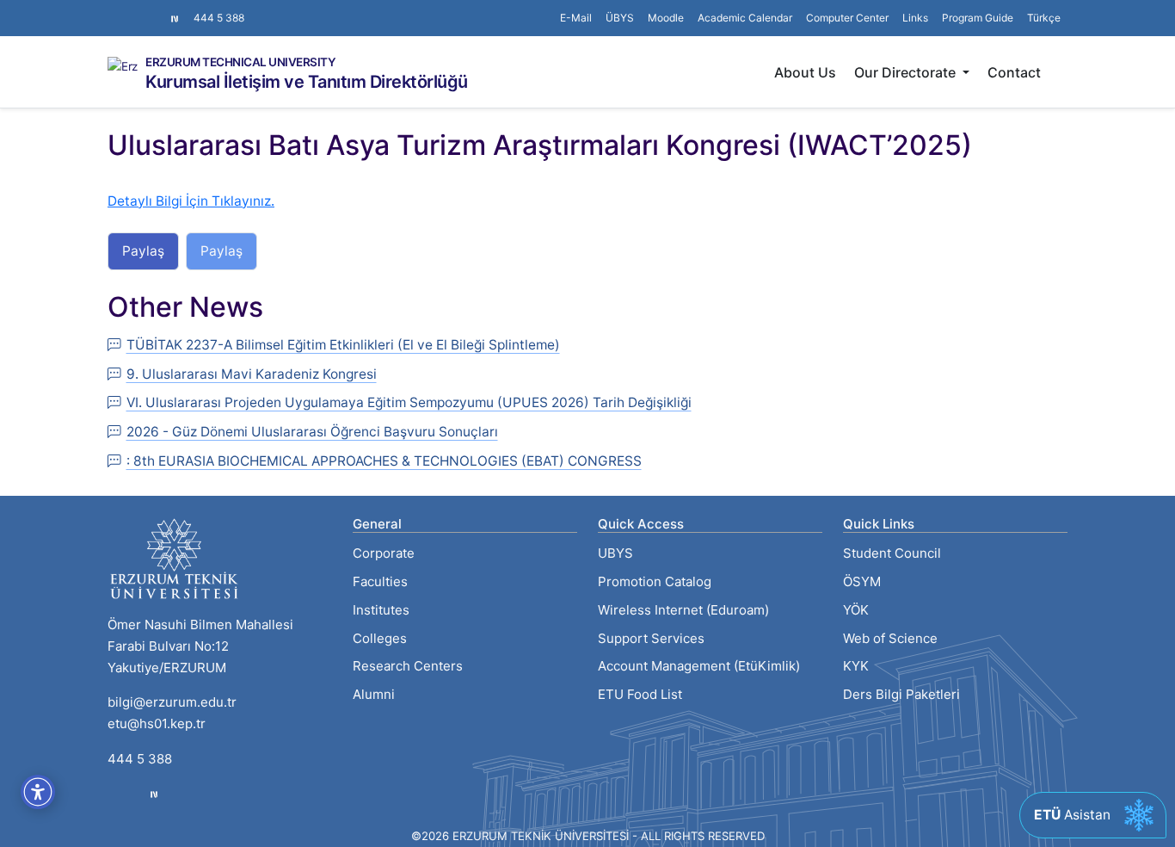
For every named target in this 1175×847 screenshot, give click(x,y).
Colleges (380, 638)
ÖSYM (862, 581)
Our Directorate (906, 72)
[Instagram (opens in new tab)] (114, 9)
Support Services (651, 638)
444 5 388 (219, 17)
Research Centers (408, 666)
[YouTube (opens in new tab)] (156, 9)
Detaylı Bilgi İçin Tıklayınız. (191, 201)
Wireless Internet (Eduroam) (683, 610)
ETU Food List (640, 694)
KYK (856, 666)
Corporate (384, 553)
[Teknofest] (154, 794)
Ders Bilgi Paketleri (901, 694)
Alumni (374, 694)
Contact (1014, 72)
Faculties (380, 581)
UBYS (615, 553)
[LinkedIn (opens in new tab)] (142, 9)
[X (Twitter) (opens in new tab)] (128, 9)
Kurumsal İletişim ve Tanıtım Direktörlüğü (306, 81)
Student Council (892, 553)
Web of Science (890, 638)
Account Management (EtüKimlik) (699, 666)
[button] (915, 18)
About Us (805, 72)
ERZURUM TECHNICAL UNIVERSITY (240, 63)
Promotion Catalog (654, 581)
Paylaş (143, 251)
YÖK (856, 610)
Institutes (381, 610)
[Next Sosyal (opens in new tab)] (175, 18)
